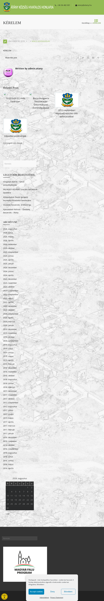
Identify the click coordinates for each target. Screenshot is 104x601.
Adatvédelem (44, 597)
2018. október (9, 375)
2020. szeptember (10, 314)
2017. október (9, 399)
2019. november (10, 333)
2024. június (8, 271)
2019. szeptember (10, 341)
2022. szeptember (10, 294)
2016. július (8, 456)
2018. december (10, 368)
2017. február (9, 429)
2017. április (8, 422)
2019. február (9, 364)
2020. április (8, 317)
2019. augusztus (10, 345)
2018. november (10, 371)
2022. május (8, 298)
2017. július (8, 410)
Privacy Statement (56, 597)
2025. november (10, 244)
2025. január (8, 263)
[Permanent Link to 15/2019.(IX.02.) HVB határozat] (5, 95)
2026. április (8, 240)
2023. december (10, 279)
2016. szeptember (10, 449)
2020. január (8, 325)
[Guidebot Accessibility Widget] (4, 596)
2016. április (8, 468)
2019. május (8, 356)
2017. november (10, 395)
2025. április (8, 260)
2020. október (9, 310)
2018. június (8, 383)
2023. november (10, 283)
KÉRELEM (7, 50)
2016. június (8, 460)
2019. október (9, 337)
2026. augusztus (10, 229)
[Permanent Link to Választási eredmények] (15, 133)
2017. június (8, 414)
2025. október (9, 248)
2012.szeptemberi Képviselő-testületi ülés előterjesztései (67, 113)
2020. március (9, 321)
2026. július (8, 233)
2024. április (8, 275)
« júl (7, 513)
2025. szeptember (10, 252)
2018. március (9, 387)
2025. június (8, 256)
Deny (52, 591)
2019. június (8, 352)
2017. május (8, 418)
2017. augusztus (10, 406)
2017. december (10, 391)
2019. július (8, 348)
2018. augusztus (10, 379)
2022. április (8, 302)
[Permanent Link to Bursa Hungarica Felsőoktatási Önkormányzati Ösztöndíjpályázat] (30, 95)
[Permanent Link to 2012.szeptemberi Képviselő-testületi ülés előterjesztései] (67, 107)
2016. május (8, 464)
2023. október (9, 287)
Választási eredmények (15, 136)
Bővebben (68, 591)
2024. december (10, 267)
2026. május (8, 236)
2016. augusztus (10, 453)
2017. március (9, 426)
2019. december (10, 329)
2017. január (8, 433)
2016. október (9, 445)
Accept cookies (36, 591)
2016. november (10, 441)
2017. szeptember (10, 402)
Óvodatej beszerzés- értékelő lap (17, 205)
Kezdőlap (86, 23)
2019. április (8, 360)
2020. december (10, 306)
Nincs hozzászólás (41, 41)
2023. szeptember (10, 290)
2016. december (10, 437)
